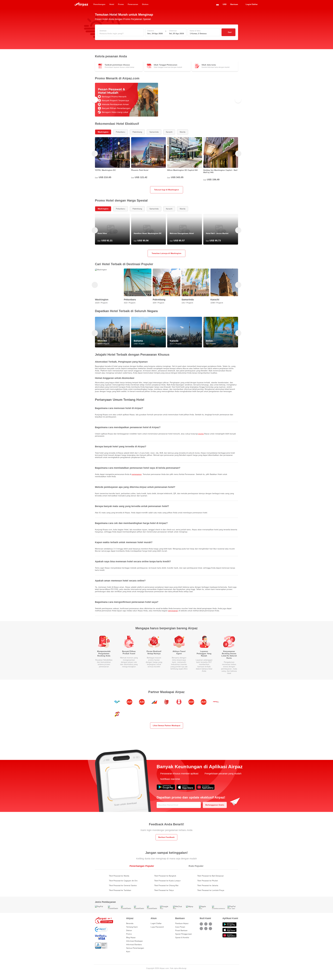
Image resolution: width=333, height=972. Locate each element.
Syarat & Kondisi (182, 937)
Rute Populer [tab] (196, 866)
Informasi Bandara (134, 944)
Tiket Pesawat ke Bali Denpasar (210, 876)
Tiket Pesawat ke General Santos (123, 885)
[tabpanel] (166, 880)
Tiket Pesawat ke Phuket (207, 881)
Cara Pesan (180, 927)
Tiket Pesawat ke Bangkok (165, 876)
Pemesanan (137, 474)
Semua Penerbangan (135, 948)
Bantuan (234, 4)
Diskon (129, 930)
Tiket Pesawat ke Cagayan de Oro (123, 881)
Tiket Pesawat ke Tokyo (164, 890)
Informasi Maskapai (134, 941)
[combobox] (121, 33)
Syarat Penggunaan (183, 934)
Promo (201, 434)
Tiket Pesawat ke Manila (119, 876)
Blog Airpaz (131, 937)
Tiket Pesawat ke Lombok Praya (210, 890)
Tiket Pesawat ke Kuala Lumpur (167, 881)
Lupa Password (157, 927)
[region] (166, 100)
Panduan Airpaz (181, 923)
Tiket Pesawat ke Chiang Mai (166, 885)
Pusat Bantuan (181, 930)
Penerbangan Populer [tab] (142, 866)
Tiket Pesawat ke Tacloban (120, 890)
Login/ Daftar (156, 923)
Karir (128, 951)
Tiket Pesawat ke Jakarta (207, 885)
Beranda (129, 923)
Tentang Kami (132, 927)
